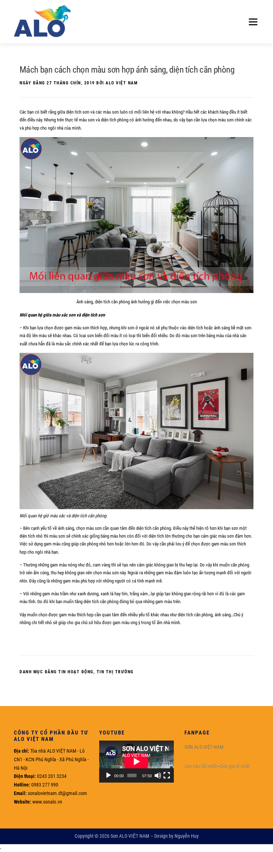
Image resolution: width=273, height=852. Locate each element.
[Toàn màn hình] (166, 775)
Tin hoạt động (75, 671)
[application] (136, 762)
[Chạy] (108, 775)
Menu (252, 22)
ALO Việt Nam (122, 82)
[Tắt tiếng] (157, 775)
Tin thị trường (115, 671)
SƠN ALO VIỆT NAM (204, 747)
